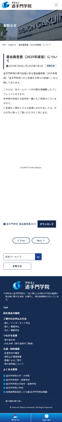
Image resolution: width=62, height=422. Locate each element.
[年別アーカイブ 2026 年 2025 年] (22, 256)
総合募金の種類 (11, 313)
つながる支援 (10, 335)
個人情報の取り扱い (13, 401)
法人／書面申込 (11, 330)
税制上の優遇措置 (12, 356)
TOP (5, 307)
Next (39, 240)
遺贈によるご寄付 (12, 360)
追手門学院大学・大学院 (18, 375)
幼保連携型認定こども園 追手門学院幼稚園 (26, 391)
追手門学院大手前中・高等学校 (21, 383)
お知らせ (51, 65)
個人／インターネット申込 (17, 322)
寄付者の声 (9, 339)
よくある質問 (10, 369)
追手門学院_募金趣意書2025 (21, 223)
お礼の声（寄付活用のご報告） (19, 343)
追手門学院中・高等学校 (18, 379)
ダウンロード (47, 224)
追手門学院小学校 (14, 387)
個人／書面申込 (11, 326)
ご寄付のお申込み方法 (14, 318)
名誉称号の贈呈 (11, 353)
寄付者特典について (14, 363)
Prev (22, 240)
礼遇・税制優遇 (11, 348)
